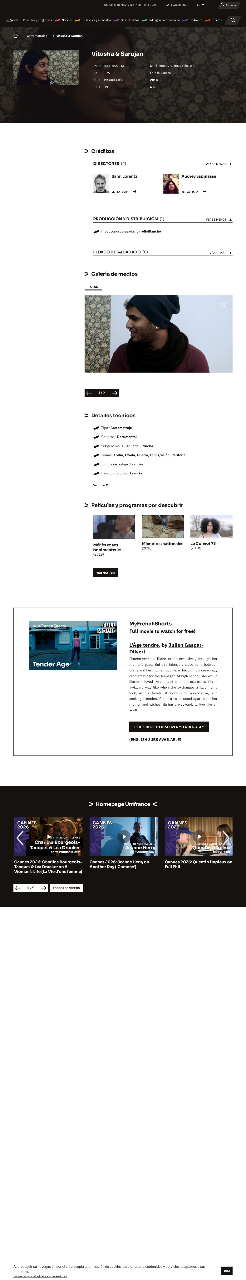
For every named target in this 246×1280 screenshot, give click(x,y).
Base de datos (130, 20)
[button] (223, 306)
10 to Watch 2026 (176, 5)
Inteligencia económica (164, 20)
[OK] (227, 1271)
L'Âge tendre (144, 645)
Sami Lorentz (159, 66)
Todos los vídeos (66, 888)
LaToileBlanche (160, 73)
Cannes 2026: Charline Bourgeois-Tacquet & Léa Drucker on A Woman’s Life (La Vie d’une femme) (47, 867)
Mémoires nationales (162, 543)
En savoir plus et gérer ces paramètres (40, 1276)
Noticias (67, 20)
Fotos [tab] (93, 287)
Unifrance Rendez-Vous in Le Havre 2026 (130, 5)
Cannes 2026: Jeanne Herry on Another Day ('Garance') (118, 864)
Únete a (218, 20)
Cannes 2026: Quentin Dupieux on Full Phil (198, 864)
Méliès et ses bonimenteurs (107, 547)
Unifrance (196, 20)
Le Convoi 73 (203, 543)
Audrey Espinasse (182, 66)
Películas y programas (37, 20)
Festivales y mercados (96, 20)
